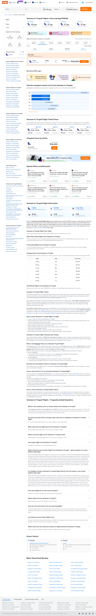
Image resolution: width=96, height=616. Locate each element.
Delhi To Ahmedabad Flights (35, 578)
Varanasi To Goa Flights (11, 79)
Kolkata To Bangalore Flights (35, 584)
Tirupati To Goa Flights (11, 121)
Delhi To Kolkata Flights (55, 571)
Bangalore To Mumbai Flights (78, 578)
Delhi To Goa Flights (33, 565)
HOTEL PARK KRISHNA (11, 217)
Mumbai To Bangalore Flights (78, 575)
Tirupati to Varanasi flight (39, 227)
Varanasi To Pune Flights (11, 69)
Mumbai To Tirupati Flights (12, 93)
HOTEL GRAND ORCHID (11, 212)
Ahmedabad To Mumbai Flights (57, 587)
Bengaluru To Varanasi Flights (12, 143)
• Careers (43, 613)
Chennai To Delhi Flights (34, 571)
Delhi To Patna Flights (54, 581)
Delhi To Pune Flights (54, 568)
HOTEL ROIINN (9, 198)
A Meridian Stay (9, 191)
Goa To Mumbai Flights (77, 584)
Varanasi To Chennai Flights (12, 73)
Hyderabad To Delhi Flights (56, 578)
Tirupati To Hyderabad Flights (12, 115)
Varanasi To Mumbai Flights (12, 63)
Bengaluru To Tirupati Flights (12, 105)
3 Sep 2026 (79, 208)
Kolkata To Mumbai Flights (56, 584)
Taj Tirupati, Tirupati (10, 247)
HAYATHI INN (8, 236)
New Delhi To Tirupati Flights (12, 95)
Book (84, 61)
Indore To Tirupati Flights (11, 99)
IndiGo (34, 208)
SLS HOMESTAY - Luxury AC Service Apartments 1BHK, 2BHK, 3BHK (13, 214)
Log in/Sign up (89, 2)
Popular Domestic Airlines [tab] (31, 599)
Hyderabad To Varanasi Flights (13, 147)
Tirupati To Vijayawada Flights (12, 125)
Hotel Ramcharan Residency (12, 231)
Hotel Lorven (9, 188)
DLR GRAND (8, 189)
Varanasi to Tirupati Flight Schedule (14, 175)
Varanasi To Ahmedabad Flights (13, 77)
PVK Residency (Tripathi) (11, 207)
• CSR (65, 613)
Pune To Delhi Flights (76, 565)
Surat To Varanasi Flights (11, 159)
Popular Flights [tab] (6, 599)
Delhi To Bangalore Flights (56, 565)
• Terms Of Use (39, 613)
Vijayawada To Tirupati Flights (12, 103)
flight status (66, 393)
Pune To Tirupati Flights (11, 91)
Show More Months (33, 111)
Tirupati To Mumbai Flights (12, 117)
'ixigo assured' (44, 311)
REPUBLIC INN (9, 245)
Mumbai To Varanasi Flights (12, 141)
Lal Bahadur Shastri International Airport (39, 543)
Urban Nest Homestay (11, 193)
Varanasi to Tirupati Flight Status (13, 169)
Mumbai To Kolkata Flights (56, 575)
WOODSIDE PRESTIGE (10, 234)
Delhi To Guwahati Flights (34, 590)
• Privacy (35, 613)
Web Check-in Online (10, 173)
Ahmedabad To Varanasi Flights (13, 151)
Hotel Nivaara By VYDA (11, 243)
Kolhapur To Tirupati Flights (12, 97)
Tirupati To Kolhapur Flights (12, 127)
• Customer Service (49, 613)
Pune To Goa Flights (33, 575)
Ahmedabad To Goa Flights (35, 587)
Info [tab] (43, 599)
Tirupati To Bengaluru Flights (12, 131)
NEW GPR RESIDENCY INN (11, 249)
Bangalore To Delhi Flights (34, 568)
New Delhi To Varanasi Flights (12, 145)
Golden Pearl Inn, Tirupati (11, 241)
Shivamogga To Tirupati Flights (13, 101)
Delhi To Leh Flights (33, 581)
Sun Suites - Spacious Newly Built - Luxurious (13, 201)
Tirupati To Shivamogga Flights (13, 132)
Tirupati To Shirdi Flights (11, 129)
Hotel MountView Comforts (12, 219)
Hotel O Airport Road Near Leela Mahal (14, 186)
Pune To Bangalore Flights (77, 590)
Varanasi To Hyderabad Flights (13, 75)
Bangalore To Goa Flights (55, 590)
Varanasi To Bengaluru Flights (12, 65)
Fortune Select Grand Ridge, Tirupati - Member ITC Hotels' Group (14, 204)
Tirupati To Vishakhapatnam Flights (14, 123)
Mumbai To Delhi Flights (55, 562)
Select (54, 148)
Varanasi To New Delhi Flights (12, 67)
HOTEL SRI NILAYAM (10, 232)
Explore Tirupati (9, 171)
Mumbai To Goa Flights (34, 562)
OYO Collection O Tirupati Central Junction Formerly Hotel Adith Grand (14, 209)
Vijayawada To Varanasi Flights (13, 157)
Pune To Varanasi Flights (11, 149)
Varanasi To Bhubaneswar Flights (13, 80)
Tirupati (64, 543)
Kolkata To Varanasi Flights (12, 153)
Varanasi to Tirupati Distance (12, 177)
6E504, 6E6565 (36, 62)
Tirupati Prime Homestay (11, 251)
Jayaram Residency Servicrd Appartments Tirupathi (12, 228)
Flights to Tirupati (10, 167)
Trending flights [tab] (18, 599)
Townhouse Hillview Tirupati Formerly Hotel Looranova (14, 196)
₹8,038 (56, 208)
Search (85, 9)
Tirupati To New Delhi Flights (12, 119)
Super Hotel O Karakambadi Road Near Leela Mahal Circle (14, 239)
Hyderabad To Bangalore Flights (79, 568)
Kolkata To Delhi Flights (77, 571)
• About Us (54, 613)
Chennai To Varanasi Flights (12, 155)
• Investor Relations (60, 613)
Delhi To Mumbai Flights (77, 562)
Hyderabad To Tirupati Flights (12, 89)
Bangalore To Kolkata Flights (78, 587)
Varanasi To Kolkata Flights (12, 71)
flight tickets (73, 226)
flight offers (64, 422)
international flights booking (51, 313)
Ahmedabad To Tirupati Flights (13, 106)
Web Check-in (76, 373)
